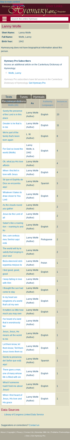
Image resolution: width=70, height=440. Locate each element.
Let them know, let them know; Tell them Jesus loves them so (13, 348)
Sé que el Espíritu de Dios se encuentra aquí (13, 183)
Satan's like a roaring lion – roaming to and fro (13, 227)
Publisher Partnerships (60, 432)
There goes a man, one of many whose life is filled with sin (12, 373)
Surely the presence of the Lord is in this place (12, 115)
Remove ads (8, 6)
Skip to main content (10, 2)
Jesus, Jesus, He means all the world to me (12, 335)
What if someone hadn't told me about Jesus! (12, 386)
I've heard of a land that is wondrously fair (12, 323)
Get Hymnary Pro (37, 83)
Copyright (11, 432)
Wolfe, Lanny (14, 73)
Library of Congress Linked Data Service (24, 414)
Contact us (34, 425)
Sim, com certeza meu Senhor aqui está (11, 239)
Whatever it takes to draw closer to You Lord (12, 196)
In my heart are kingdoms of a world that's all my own (12, 301)
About (3, 432)
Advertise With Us (42, 432)
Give (28, 436)
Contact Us (28, 432)
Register (61, 11)
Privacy (20, 432)
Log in (50, 11)
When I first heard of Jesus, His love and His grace (12, 399)
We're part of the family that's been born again (11, 136)
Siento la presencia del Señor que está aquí (12, 361)
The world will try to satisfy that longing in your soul (13, 252)
